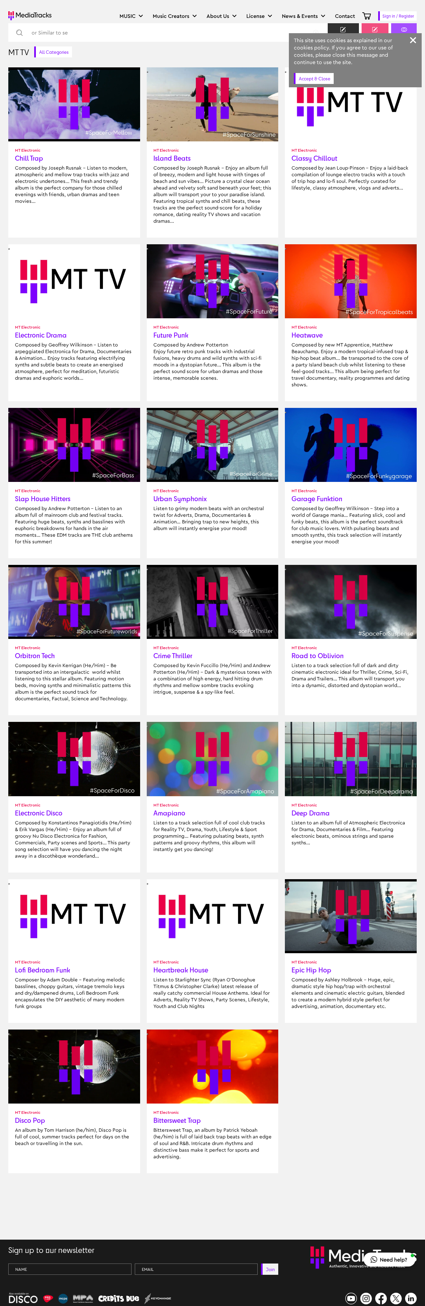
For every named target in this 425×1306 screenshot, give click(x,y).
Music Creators (171, 16)
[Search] (19, 33)
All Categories (54, 52)
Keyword (343, 35)
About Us (218, 16)
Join (270, 1269)
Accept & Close (314, 78)
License (255, 16)
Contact (345, 16)
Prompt (375, 35)
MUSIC (127, 16)
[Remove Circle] (315, 32)
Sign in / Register (398, 16)
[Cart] (367, 16)
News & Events (300, 16)
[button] (389, 1260)
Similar (403, 35)
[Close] (413, 40)
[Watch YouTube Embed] (9, 72)
